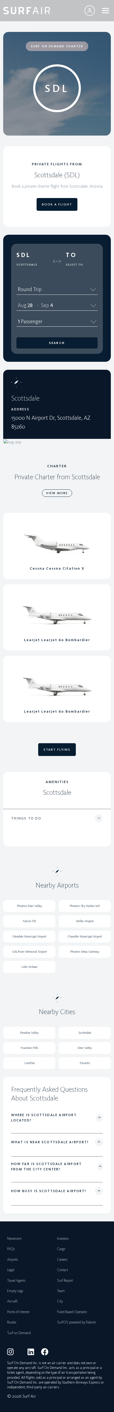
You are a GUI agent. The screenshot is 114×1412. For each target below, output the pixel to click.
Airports (12, 1260)
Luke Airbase (29, 967)
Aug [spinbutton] (22, 305)
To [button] (71, 255)
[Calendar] (93, 305)
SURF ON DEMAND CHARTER (57, 46)
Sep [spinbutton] (45, 305)
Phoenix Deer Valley (29, 906)
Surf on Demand (19, 1333)
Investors (63, 1239)
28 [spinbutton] (30, 305)
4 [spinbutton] (51, 305)
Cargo (61, 1249)
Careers (62, 1260)
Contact (62, 1270)
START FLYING (57, 749)
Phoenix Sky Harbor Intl (85, 906)
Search (57, 343)
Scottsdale (26, 264)
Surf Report (65, 1281)
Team (61, 1291)
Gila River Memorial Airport (29, 951)
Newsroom (14, 1239)
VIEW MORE (57, 493)
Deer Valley (85, 1048)
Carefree (29, 1063)
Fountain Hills (29, 1048)
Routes (11, 1322)
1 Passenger (30, 321)
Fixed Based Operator (72, 1312)
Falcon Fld (29, 921)
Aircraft (12, 1301)
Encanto (85, 1063)
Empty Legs (15, 1291)
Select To (74, 264)
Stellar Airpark (85, 921)
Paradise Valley (29, 1033)
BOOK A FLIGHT (57, 204)
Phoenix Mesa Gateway (84, 951)
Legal (10, 1270)
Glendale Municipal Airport (29, 936)
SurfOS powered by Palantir (76, 1322)
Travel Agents (16, 1281)
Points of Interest (18, 1312)
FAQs (11, 1249)
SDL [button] (23, 255)
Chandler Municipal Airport (84, 936)
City (60, 1301)
